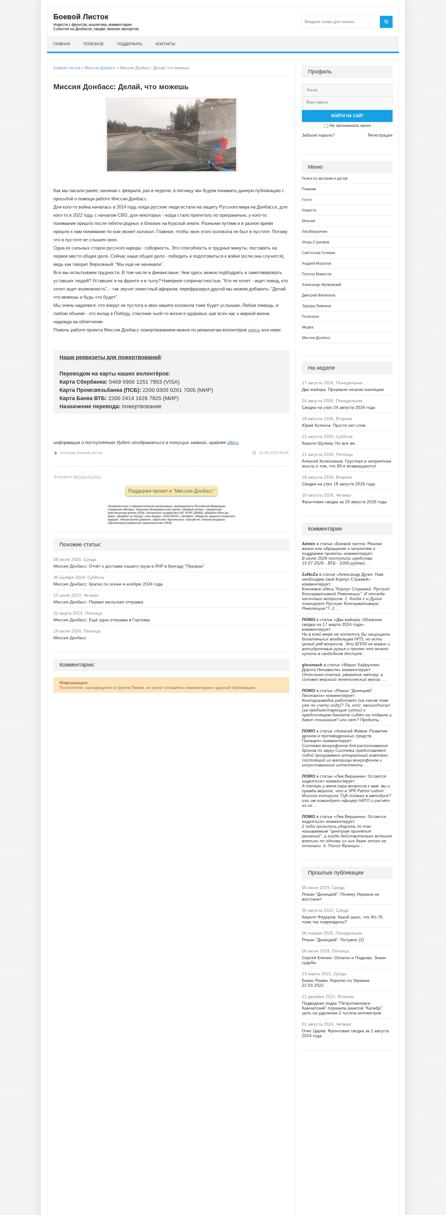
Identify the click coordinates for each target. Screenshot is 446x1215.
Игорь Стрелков (315, 242)
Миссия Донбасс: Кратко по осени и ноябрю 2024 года (108, 584)
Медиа (307, 327)
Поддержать (129, 44)
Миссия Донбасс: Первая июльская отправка (98, 601)
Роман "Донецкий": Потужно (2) (333, 939)
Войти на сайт (347, 116)
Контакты (165, 44)
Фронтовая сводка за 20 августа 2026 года (344, 501)
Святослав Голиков (318, 253)
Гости (307, 200)
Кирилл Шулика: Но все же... (330, 443)
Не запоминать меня (350, 125)
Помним (309, 189)
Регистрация (380, 135)
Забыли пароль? (318, 135)
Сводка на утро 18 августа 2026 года (338, 483)
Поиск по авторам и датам (324, 178)
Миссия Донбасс (100, 68)
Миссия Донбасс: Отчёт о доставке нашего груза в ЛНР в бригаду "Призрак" (128, 566)
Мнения (309, 221)
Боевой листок (66, 68)
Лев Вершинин (314, 231)
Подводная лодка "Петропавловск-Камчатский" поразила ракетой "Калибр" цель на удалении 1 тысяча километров (342, 1008)
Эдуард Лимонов (316, 306)
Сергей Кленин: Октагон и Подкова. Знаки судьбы (344, 960)
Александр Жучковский (321, 285)
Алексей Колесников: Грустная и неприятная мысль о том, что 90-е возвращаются (346, 463)
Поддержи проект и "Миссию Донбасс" (171, 491)
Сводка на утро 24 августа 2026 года (338, 407)
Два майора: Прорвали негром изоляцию (343, 389)
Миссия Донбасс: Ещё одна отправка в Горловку (101, 619)
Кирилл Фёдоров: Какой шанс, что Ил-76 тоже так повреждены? (342, 919)
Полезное (93, 44)
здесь (254, 329)
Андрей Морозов (316, 263)
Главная (61, 44)
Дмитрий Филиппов (318, 295)
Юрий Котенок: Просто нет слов (333, 425)
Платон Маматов (316, 274)
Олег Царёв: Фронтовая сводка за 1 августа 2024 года (345, 1033)
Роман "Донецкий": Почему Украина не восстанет (340, 896)
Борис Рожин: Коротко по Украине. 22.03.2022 (336, 983)
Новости (309, 210)
